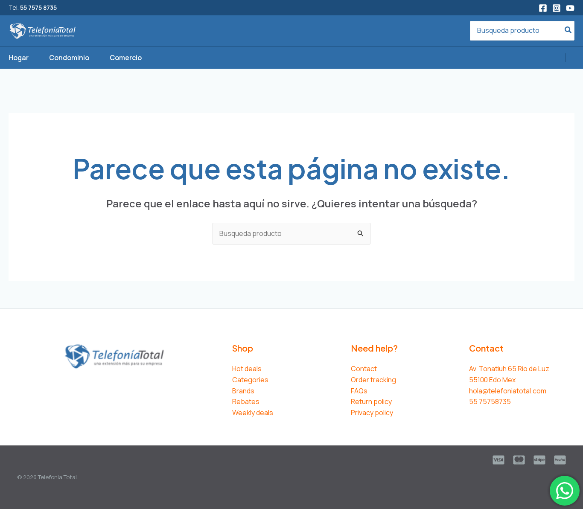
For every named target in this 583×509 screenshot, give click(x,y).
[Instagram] (556, 8)
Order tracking (373, 379)
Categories (250, 379)
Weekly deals (252, 412)
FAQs (359, 391)
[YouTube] (570, 8)
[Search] (568, 31)
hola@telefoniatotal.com (507, 391)
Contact (364, 368)
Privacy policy (372, 412)
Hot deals (247, 368)
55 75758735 (490, 401)
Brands (243, 391)
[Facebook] (543, 8)
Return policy (371, 401)
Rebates (245, 401)
